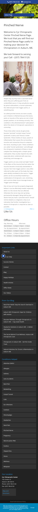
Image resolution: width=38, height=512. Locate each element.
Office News (7, 288)
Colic (5, 399)
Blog (5, 272)
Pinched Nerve (8, 430)
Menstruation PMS (10, 441)
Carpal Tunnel (8, 394)
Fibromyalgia (8, 415)
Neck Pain (7, 425)
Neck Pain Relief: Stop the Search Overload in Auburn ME (18, 306)
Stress (6, 456)
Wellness (6, 461)
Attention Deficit (9, 363)
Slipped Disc (8, 451)
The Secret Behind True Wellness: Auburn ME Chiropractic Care (18, 336)
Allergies (6, 368)
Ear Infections (8, 404)
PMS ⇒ (32, 209)
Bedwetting (7, 389)
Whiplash (7, 466)
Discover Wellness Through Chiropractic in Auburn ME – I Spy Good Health (17, 321)
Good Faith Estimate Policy (18, 501)
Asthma (6, 374)
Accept (32, 507)
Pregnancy (7, 435)
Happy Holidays (9, 277)
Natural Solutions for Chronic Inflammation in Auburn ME (18, 350)
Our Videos (7, 293)
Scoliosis (6, 410)
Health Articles (8, 283)
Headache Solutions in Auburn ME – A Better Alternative (18, 328)
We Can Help (8, 257)
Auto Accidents (8, 379)
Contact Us (27, 2)
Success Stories (9, 262)
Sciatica (6, 446)
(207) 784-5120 (14, 2)
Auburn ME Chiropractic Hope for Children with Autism (17, 313)
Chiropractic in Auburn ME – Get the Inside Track (18, 343)
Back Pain (7, 384)
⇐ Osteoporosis (9, 209)
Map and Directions (6, 492)
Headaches (7, 420)
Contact (6, 267)
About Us (7, 252)
